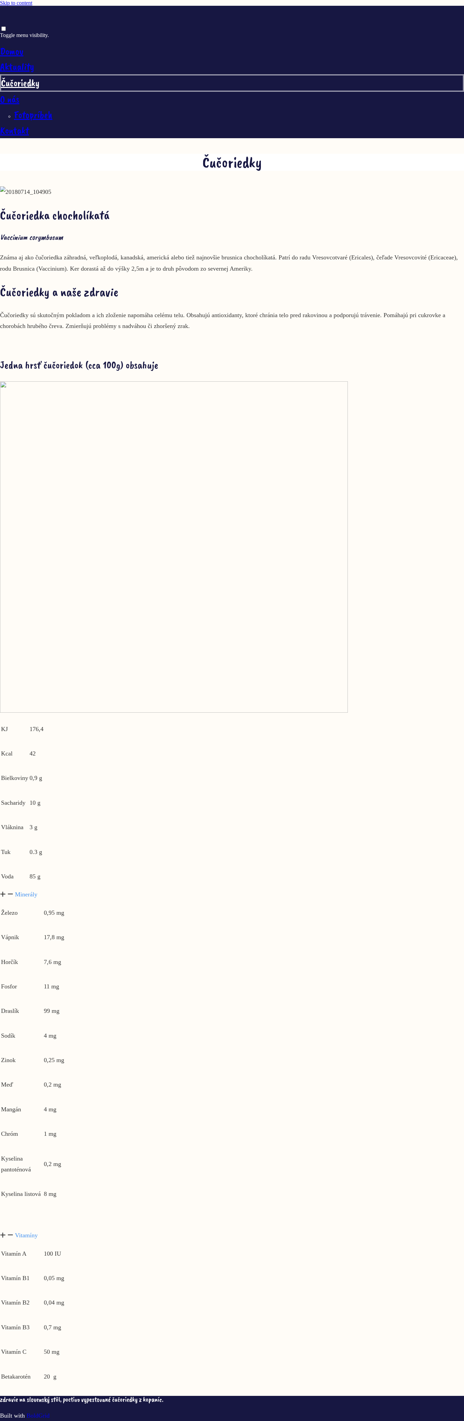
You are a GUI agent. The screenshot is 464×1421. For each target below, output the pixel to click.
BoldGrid (38, 1415)
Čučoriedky (20, 82)
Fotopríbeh (33, 114)
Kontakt (14, 130)
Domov (11, 51)
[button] (232, 894)
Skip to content (16, 3)
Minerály (26, 894)
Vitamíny (26, 1235)
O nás (9, 99)
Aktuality (17, 66)
